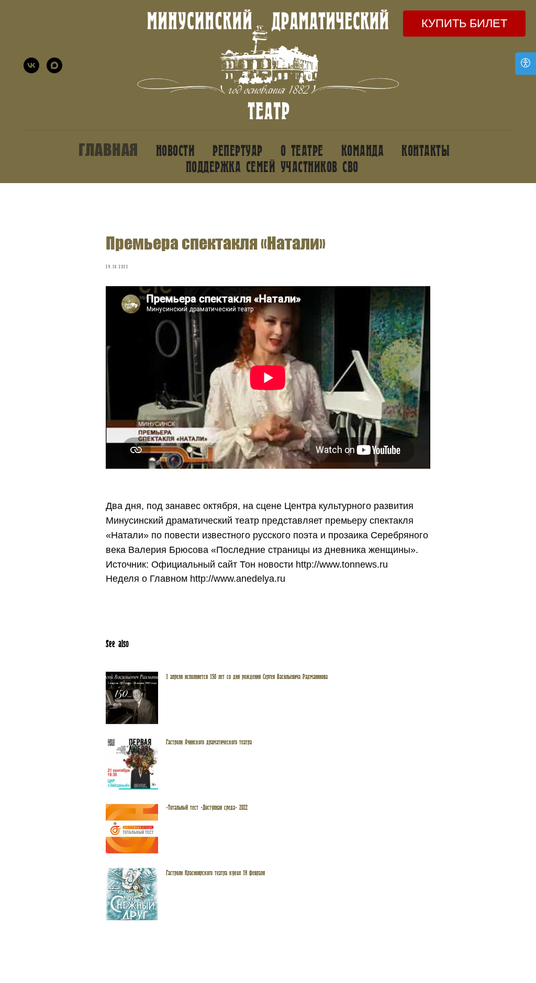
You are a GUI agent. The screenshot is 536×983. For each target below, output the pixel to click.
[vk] (31, 65)
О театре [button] (302, 150)
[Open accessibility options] (525, 63)
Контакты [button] (425, 150)
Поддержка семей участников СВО (272, 166)
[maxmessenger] (54, 65)
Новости (175, 150)
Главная (108, 149)
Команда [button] (362, 150)
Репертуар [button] (238, 150)
